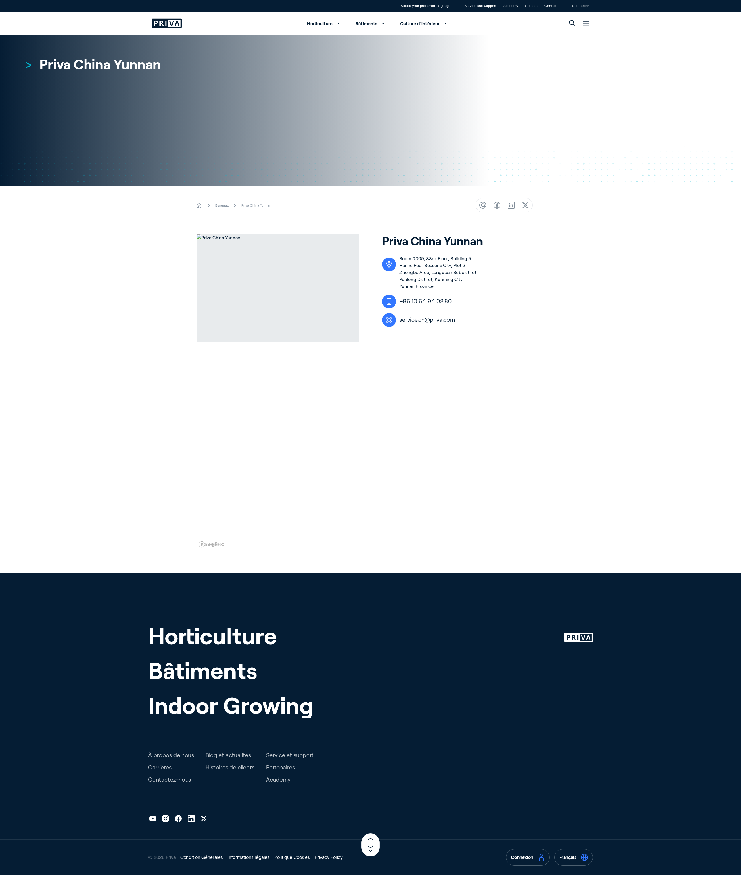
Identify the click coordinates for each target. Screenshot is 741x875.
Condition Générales (201, 857)
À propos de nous (171, 755)
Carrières (160, 767)
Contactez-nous (169, 779)
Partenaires (280, 767)
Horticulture (320, 23)
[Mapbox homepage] (211, 544)
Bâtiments (366, 23)
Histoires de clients (230, 767)
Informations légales (249, 857)
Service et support (289, 755)
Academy (278, 779)
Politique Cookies (292, 857)
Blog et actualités (228, 755)
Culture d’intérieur (420, 23)
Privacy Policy (329, 857)
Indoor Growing (230, 705)
